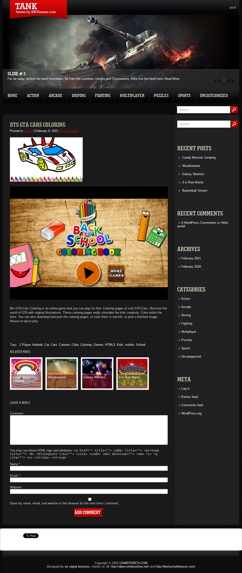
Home (12, 95)
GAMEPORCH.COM (133, 563)
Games (98, 344)
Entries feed (189, 397)
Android (37, 344)
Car (46, 344)
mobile (129, 344)
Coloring (85, 344)
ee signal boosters (77, 566)
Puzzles (161, 95)
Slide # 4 (17, 74)
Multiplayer (132, 95)
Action (33, 95)
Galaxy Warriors (193, 174)
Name (15, 464)
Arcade (55, 95)
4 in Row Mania (192, 182)
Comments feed (192, 405)
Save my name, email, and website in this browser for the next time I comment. (64, 503)
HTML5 (110, 344)
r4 (107, 566)
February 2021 (191, 258)
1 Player (24, 344)
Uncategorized (214, 95)
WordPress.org (191, 413)
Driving (79, 95)
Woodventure (191, 166)
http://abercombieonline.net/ (130, 566)
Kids (120, 344)
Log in (185, 388)
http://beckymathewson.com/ (175, 566)
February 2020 (191, 266)
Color (75, 344)
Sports (184, 95)
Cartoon (64, 344)
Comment (16, 413)
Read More (171, 78)
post (233, 7)
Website (15, 487)
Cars (54, 344)
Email (15, 475)
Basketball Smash (194, 190)
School (140, 344)
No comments (68, 131)
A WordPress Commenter (198, 222)
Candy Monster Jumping (199, 157)
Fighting (102, 95)
